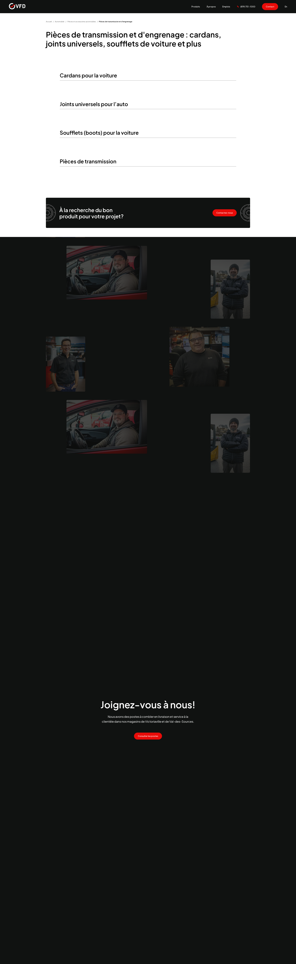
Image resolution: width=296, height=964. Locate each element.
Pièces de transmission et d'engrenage (115, 21)
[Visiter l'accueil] (17, 6)
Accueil (49, 21)
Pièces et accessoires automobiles (81, 21)
